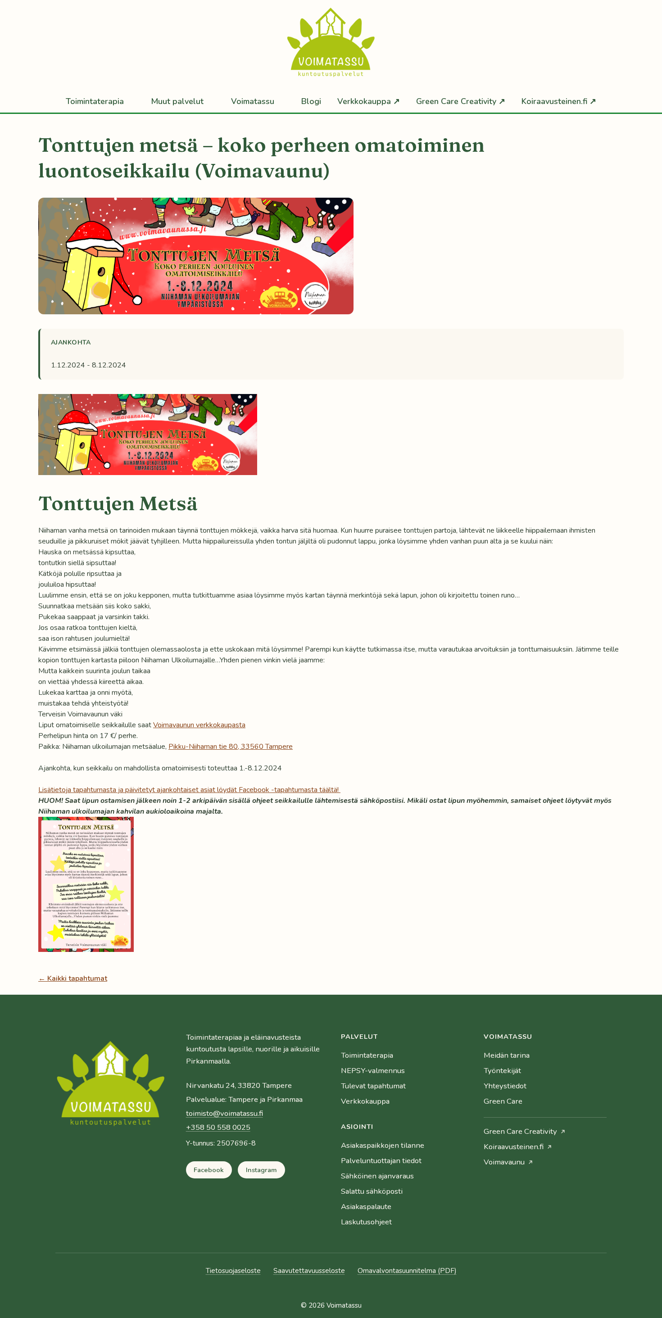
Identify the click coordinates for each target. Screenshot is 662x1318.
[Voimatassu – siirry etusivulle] (110, 1087)
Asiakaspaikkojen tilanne (382, 1145)
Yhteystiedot (505, 1086)
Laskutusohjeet (366, 1222)
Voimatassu (252, 101)
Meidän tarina (507, 1055)
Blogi (311, 101)
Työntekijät (502, 1070)
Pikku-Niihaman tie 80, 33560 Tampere (230, 747)
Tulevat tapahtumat (373, 1086)
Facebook (209, 1169)
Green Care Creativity (520, 1131)
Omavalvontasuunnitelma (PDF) (407, 1270)
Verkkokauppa (365, 1101)
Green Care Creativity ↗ (460, 101)
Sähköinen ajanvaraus (377, 1176)
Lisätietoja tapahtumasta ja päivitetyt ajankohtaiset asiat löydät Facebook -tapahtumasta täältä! (189, 790)
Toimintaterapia (95, 101)
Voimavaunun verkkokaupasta (199, 725)
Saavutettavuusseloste (309, 1270)
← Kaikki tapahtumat (72, 978)
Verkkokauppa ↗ (368, 101)
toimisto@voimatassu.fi (224, 1113)
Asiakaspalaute (366, 1206)
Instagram (261, 1169)
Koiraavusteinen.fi (514, 1146)
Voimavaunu (504, 1162)
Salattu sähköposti (372, 1191)
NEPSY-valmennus (373, 1070)
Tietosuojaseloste (233, 1270)
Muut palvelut (177, 101)
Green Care (503, 1101)
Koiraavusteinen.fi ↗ (558, 101)
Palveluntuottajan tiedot (381, 1160)
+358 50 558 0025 (218, 1127)
